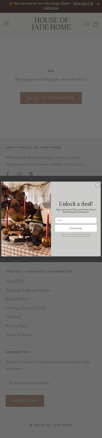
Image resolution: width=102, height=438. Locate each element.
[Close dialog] (97, 185)
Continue (76, 228)
